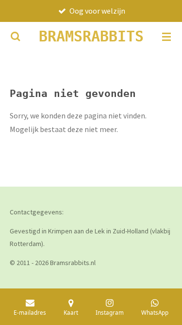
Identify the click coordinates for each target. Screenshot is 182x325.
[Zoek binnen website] (15, 36)
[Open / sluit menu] (166, 36)
